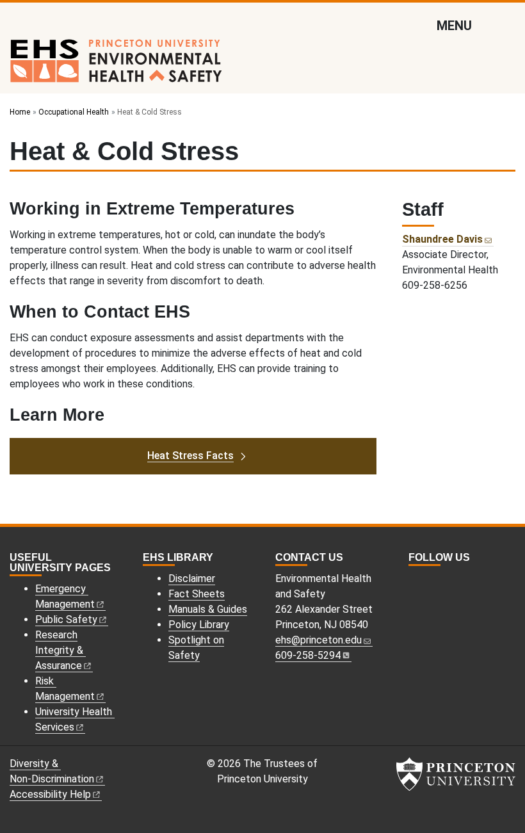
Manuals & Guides (207, 609)
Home (20, 112)
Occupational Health (73, 112)
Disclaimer (191, 578)
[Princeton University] (455, 774)
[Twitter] (428, 580)
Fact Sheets (196, 594)
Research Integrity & (59, 650)
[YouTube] (442, 580)
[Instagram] (414, 580)
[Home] (116, 65)
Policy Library (198, 625)
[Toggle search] (507, 25)
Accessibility (50, 794)
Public (66, 619)
